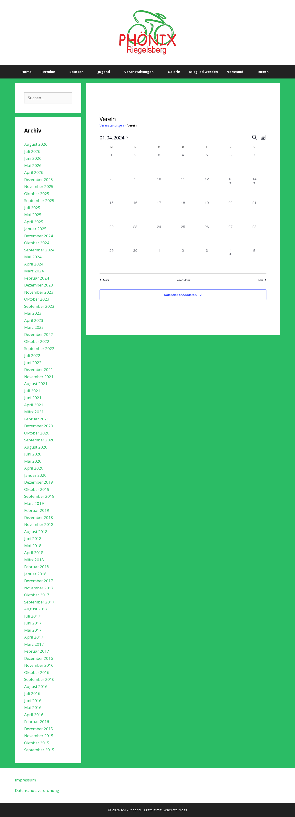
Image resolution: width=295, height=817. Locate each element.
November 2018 (38, 524)
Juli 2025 (32, 207)
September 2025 (39, 200)
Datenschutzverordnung (37, 790)
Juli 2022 (32, 355)
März (106, 280)
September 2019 (39, 496)
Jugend (104, 71)
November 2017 (38, 588)
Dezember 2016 (38, 658)
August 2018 (35, 531)
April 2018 (33, 552)
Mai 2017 (32, 630)
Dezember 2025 (38, 179)
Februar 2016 (36, 721)
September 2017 (39, 602)
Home (26, 71)
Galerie (174, 71)
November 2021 (38, 376)
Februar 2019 (36, 510)
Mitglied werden (203, 71)
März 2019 (34, 503)
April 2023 (33, 320)
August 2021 (35, 383)
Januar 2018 (35, 573)
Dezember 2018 (38, 517)
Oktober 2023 (36, 299)
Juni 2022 (32, 362)
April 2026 (33, 172)
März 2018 (34, 559)
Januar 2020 (35, 475)
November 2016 (38, 665)
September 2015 (39, 749)
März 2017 (34, 644)
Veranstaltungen (138, 71)
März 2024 (34, 271)
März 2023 (34, 327)
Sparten (76, 71)
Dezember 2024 (38, 235)
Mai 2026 (32, 165)
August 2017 (35, 609)
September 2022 (39, 348)
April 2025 (33, 221)
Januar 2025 (35, 228)
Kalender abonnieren (180, 294)
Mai (260, 280)
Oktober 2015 (36, 742)
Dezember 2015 (38, 728)
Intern (263, 71)
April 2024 (33, 264)
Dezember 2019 (38, 482)
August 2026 (35, 144)
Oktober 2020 (36, 433)
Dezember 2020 (38, 425)
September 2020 (39, 440)
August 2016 (35, 686)
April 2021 (33, 404)
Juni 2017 (32, 623)
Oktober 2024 (36, 242)
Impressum (25, 780)
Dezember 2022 (38, 334)
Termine (48, 71)
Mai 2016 (32, 707)
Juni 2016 (32, 700)
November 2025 (38, 186)
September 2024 (39, 250)
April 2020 (33, 468)
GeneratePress (174, 810)
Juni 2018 (32, 538)
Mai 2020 (32, 461)
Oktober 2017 (36, 594)
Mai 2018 (32, 545)
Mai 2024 (32, 256)
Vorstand (235, 71)
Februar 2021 (36, 419)
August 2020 (35, 447)
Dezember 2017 (38, 580)
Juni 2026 (32, 158)
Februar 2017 (36, 651)
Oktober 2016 (36, 672)
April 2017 (33, 637)
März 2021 (34, 411)
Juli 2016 (32, 693)
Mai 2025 (32, 214)
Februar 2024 (36, 278)
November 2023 (38, 292)
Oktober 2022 (36, 341)
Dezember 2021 (38, 369)
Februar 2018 (36, 566)
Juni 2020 (32, 454)
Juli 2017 (32, 616)
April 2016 (33, 714)
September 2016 (39, 679)
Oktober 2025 (36, 193)
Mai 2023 (32, 313)
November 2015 (38, 735)
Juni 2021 (32, 397)
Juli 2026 (32, 151)
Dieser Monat (182, 280)
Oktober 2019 (36, 489)
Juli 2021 (32, 390)
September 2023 (39, 306)
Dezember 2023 (38, 285)
